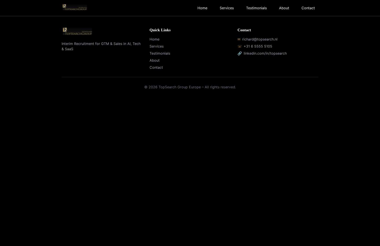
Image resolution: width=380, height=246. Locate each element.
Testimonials (256, 8)
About (284, 8)
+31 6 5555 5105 (258, 46)
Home (202, 8)
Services (227, 8)
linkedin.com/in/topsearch (265, 53)
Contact (308, 8)
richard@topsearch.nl (260, 39)
